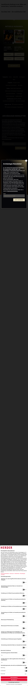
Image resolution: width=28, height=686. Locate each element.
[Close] (26, 160)
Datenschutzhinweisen (12, 191)
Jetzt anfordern (19, 199)
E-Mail (4, 193)
